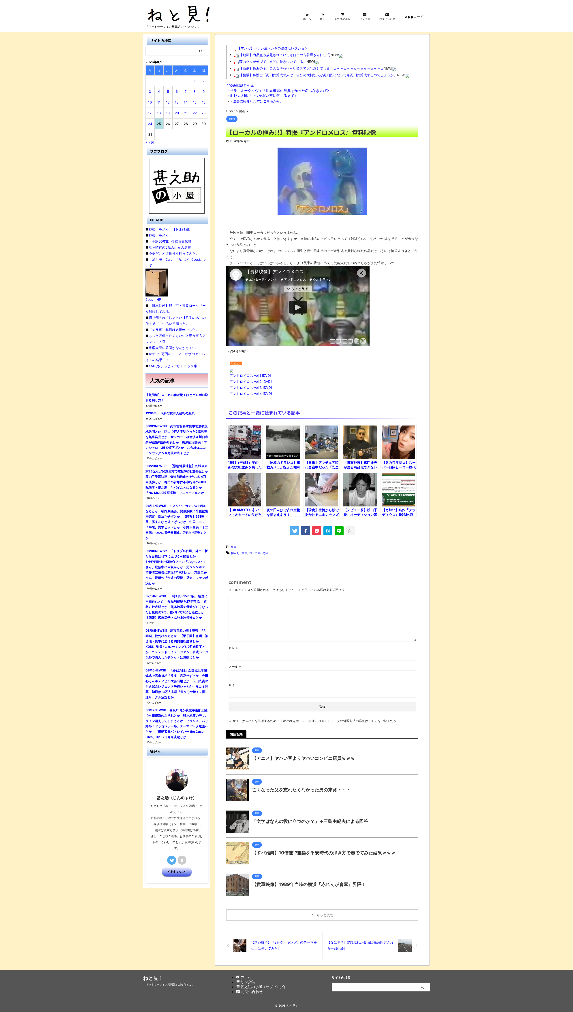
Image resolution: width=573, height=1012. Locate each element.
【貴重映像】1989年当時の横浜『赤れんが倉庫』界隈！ (309, 884)
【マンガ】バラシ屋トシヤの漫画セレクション (272, 48)
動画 (233, 547)
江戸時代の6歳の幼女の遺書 (170, 247)
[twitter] (294, 530)
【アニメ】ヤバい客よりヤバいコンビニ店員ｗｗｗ (303, 758)
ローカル (255, 553)
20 (177, 113)
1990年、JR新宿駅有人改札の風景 (170, 413)
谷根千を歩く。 (160, 235)
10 (150, 102)
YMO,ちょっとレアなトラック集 (173, 366)
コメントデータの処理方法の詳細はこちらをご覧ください (359, 721)
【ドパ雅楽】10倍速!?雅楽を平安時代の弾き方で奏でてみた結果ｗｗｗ (324, 852)
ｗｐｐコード (413, 17)
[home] (181, 860)
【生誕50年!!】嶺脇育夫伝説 (170, 241)
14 (186, 102)
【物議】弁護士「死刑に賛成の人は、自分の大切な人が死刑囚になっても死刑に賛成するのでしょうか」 (318, 75)
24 (150, 124)
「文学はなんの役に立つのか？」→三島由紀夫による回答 (310, 821)
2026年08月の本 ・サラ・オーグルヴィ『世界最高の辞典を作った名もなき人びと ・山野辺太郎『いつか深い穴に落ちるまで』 (278, 90)
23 (203, 113)
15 (195, 102)
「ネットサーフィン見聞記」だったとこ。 (168, 984)
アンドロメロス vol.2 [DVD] (251, 381)
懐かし (235, 553)
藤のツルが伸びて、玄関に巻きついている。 (272, 61)
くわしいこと (176, 871)
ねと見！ (153, 978)
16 (203, 102)
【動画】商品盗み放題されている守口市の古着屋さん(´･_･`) (284, 55)
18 (159, 113)
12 (168, 102)
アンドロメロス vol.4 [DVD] (251, 394)
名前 (233, 648)
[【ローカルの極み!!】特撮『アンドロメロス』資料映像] (327, 530)
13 (177, 102)
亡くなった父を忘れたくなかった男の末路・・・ (301, 789)
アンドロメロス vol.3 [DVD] (251, 387)
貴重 (244, 553)
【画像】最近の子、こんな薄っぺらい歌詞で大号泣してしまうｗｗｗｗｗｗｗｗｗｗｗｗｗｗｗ (311, 68)
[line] (339, 530)
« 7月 (149, 142)
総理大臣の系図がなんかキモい (172, 348)
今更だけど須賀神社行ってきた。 (174, 253)
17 (150, 113)
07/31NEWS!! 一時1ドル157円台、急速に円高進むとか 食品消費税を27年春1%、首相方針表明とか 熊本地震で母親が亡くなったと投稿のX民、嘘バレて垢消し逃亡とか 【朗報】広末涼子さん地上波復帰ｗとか (176, 606)
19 (168, 113)
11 (158, 102)
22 (195, 113)
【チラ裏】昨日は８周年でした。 (174, 330)
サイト (233, 685)
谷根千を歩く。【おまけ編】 (170, 229)
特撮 (265, 553)
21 (186, 113)
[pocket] (316, 530)
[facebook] (305, 530)
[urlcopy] (350, 530)
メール (235, 666)
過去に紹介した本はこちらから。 (258, 101)
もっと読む (324, 915)
